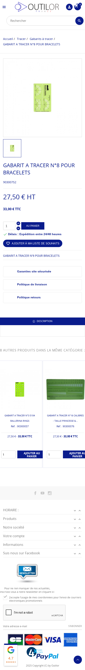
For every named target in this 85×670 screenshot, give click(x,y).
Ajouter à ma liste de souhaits (32, 243)
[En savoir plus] (23, 463)
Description (44, 321)
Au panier (32, 225)
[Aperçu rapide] (16, 463)
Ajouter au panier (32, 454)
